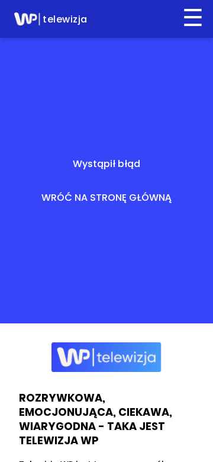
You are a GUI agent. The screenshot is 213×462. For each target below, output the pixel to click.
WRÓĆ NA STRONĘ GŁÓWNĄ (106, 197)
